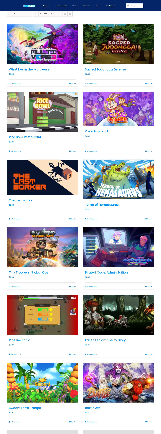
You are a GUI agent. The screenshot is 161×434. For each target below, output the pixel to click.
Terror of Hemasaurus (102, 205)
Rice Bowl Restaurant (25, 137)
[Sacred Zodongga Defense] (118, 44)
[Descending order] (35, 13)
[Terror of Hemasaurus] (118, 180)
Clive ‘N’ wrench (97, 131)
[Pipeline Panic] (42, 315)
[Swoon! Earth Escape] (42, 383)
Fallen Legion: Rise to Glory (105, 340)
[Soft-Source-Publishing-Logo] (29, 5)
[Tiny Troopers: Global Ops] (42, 247)
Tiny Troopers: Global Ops (28, 272)
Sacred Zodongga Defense (105, 69)
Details (73, 83)
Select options (16, 83)
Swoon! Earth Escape (25, 408)
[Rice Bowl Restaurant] (42, 112)
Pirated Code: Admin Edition (106, 272)
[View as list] (70, 13)
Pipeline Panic (19, 340)
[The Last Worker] (42, 177)
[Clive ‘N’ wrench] (118, 109)
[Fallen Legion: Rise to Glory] (118, 315)
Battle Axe (93, 408)
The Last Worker (21, 200)
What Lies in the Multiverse (29, 69)
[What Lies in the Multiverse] (42, 44)
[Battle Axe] (118, 383)
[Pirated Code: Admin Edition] (118, 247)
